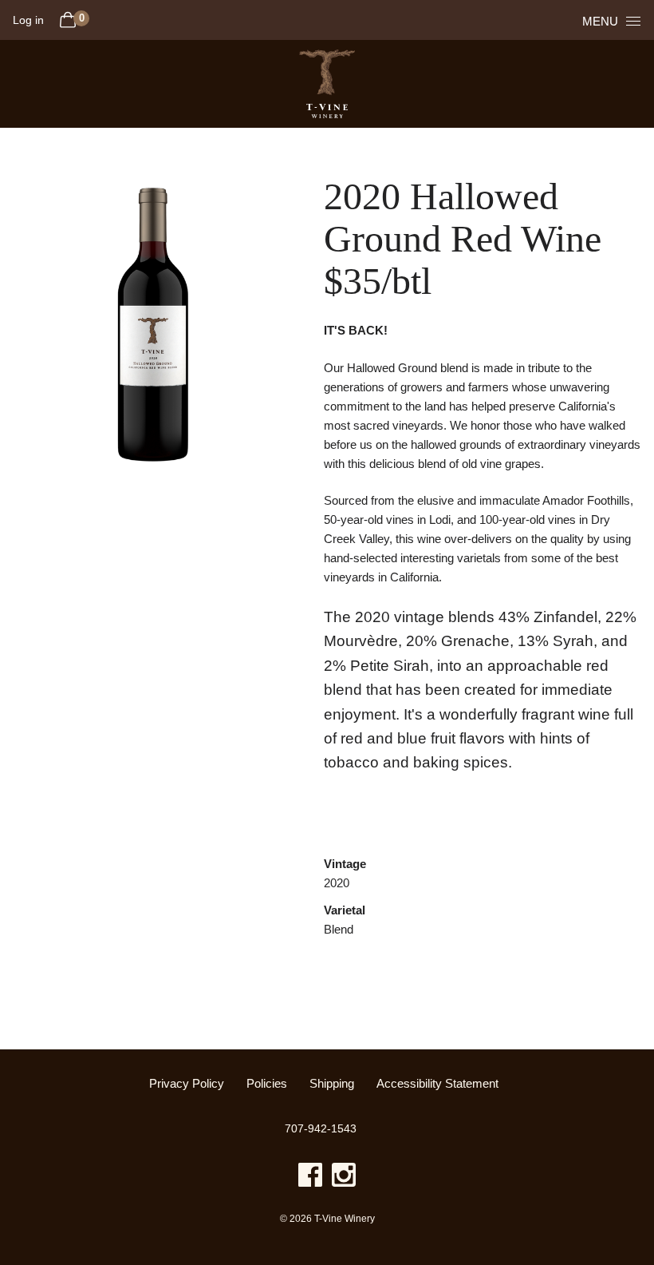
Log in (28, 20)
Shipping (331, 1083)
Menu (600, 21)
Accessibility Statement (437, 1083)
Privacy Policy (186, 1083)
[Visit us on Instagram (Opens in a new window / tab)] (344, 1177)
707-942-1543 (321, 1128)
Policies (266, 1083)
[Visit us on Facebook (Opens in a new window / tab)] (310, 1177)
